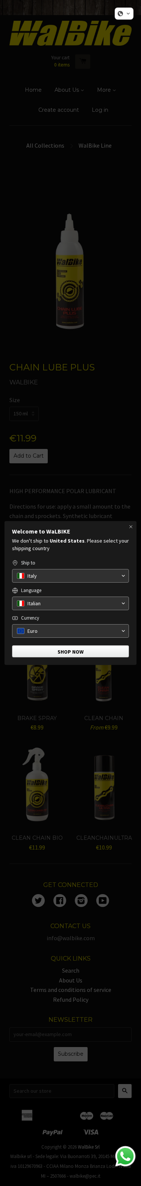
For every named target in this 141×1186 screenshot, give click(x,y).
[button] (124, 14)
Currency (30, 618)
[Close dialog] (131, 527)
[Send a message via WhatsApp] (125, 1156)
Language (31, 590)
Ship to (28, 563)
